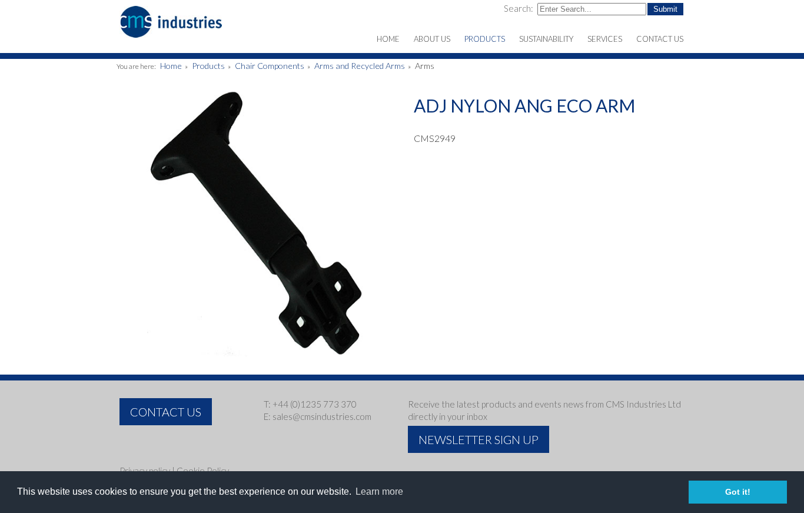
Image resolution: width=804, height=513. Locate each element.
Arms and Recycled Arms (359, 66)
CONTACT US (165, 412)
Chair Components (269, 66)
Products (208, 66)
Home (171, 66)
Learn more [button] (379, 491)
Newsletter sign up (478, 439)
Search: (519, 8)
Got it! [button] (737, 492)
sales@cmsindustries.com (322, 416)
